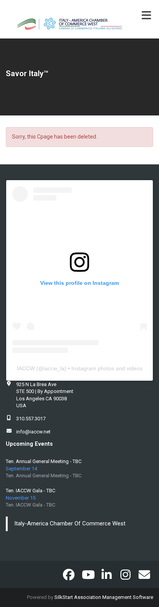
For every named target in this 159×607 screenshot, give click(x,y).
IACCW (26, 368)
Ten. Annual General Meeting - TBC (43, 461)
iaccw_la (54, 368)
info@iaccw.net (33, 432)
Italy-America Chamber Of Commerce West (69, 523)
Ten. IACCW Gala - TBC (30, 490)
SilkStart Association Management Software (103, 597)
